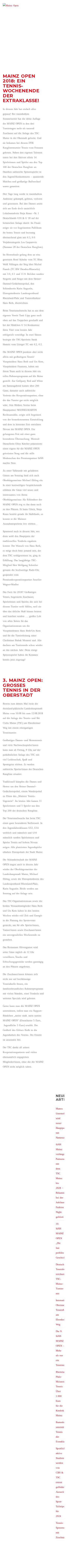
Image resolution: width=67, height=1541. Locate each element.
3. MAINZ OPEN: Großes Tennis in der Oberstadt (23, 688)
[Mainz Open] (11, 8)
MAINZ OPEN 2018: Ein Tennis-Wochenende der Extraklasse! (21, 88)
